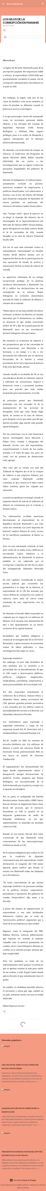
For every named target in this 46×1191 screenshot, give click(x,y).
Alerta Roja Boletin (15, 4)
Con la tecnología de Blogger (24, 1180)
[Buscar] (42, 4)
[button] (4, 30)
